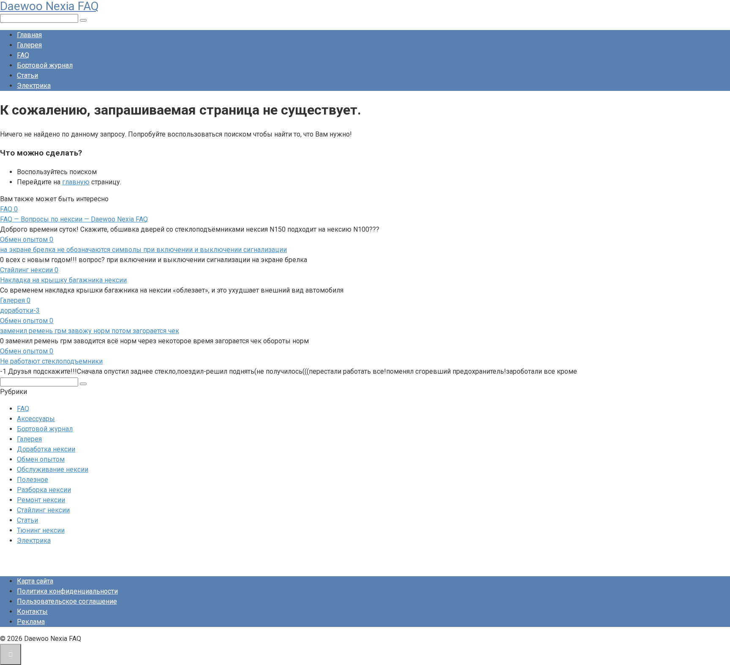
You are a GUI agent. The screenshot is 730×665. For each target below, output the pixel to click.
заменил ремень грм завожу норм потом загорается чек (89, 331)
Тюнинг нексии (41, 530)
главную (76, 182)
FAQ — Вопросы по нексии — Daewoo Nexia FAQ (74, 219)
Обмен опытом (41, 459)
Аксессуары (36, 419)
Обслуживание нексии (52, 469)
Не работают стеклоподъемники (51, 361)
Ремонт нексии (41, 500)
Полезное (32, 480)
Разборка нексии (44, 490)
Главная (29, 35)
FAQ (23, 55)
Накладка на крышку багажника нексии (63, 280)
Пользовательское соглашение (67, 601)
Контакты (32, 612)
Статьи (27, 75)
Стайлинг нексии (43, 510)
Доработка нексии (46, 449)
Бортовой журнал (45, 65)
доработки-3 (20, 311)
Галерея (29, 45)
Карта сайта (35, 581)
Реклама (31, 622)
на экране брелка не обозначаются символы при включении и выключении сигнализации (143, 250)
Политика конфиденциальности (67, 591)
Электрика (34, 86)
